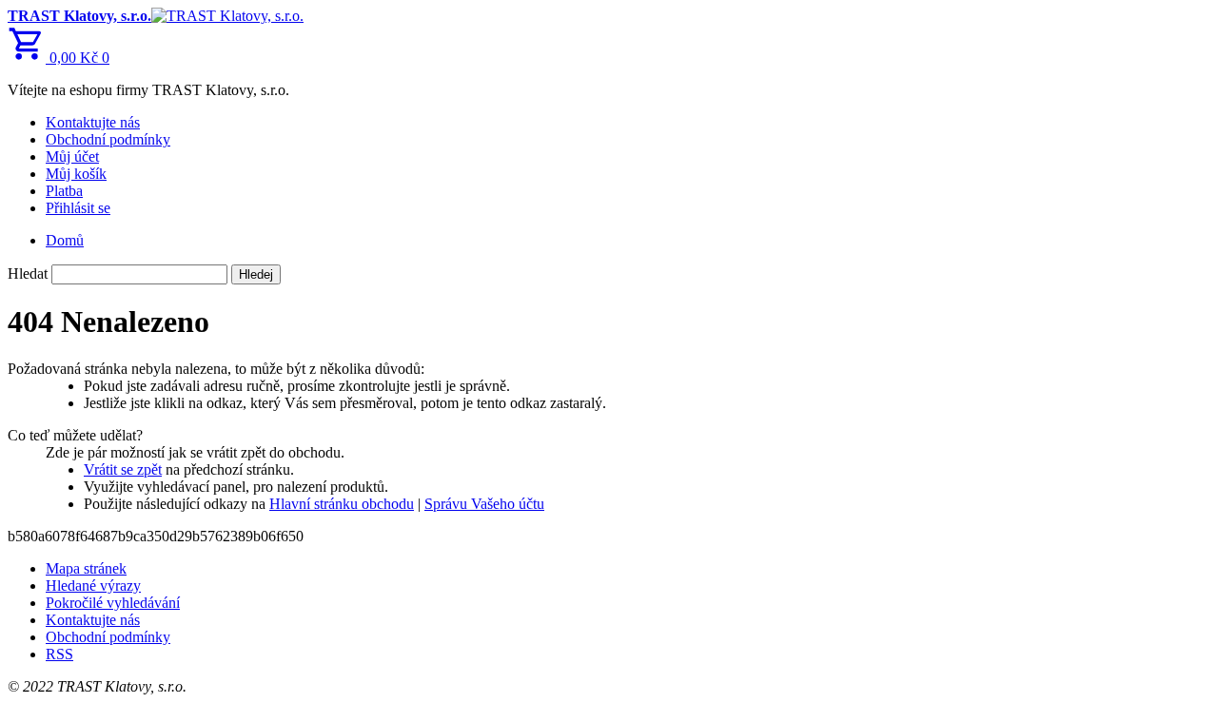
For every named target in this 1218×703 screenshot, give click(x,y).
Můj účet (72, 156)
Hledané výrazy (93, 585)
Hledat (28, 273)
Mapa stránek (86, 568)
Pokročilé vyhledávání (113, 603)
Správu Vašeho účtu (484, 504)
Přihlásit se (78, 208)
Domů (65, 240)
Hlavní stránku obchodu (341, 504)
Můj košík (76, 174)
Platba (64, 191)
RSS (59, 654)
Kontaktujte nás (93, 122)
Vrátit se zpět (123, 469)
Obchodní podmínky (108, 139)
